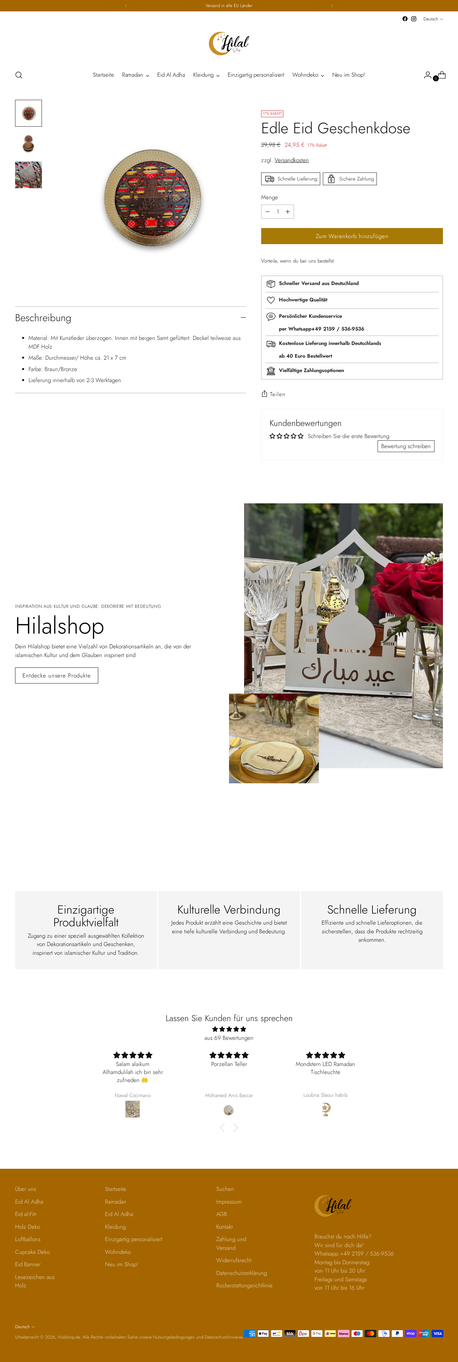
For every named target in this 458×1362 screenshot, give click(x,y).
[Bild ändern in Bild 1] (28, 113)
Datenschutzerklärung (241, 1273)
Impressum (229, 1202)
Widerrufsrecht (233, 1260)
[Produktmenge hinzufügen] (268, 211)
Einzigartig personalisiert (133, 1239)
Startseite (115, 1189)
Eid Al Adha (29, 1202)
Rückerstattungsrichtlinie (244, 1285)
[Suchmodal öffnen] (18, 75)
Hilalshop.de (69, 1337)
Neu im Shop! (121, 1264)
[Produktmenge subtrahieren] (288, 211)
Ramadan (115, 1202)
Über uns (25, 1189)
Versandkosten (292, 160)
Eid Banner (28, 1264)
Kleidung (115, 1227)
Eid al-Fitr (26, 1214)
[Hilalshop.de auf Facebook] (405, 19)
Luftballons (28, 1239)
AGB (221, 1214)
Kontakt (224, 1227)
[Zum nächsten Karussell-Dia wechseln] (437, 828)
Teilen (277, 394)
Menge (269, 197)
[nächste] (332, 5)
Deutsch (430, 19)
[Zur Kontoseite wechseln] (425, 75)
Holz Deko (27, 1227)
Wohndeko (118, 1252)
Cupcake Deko (32, 1252)
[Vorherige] (126, 5)
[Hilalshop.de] (229, 43)
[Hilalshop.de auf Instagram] (414, 19)
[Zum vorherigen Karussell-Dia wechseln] (421, 828)
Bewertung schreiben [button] (406, 446)
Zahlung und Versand (231, 1243)
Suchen (225, 1189)
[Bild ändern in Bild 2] (28, 144)
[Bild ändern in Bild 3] (28, 174)
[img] (229, 1029)
